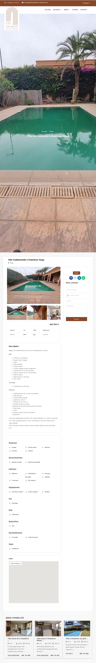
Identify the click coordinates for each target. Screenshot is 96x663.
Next (63, 285)
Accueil (48, 9)
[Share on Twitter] (75, 278)
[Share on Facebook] (71, 278)
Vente (66, 9)
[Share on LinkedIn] (79, 278)
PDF (77, 273)
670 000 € (69, 653)
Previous (4, 285)
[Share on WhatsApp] (83, 278)
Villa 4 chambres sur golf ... (77, 639)
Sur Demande (13, 655)
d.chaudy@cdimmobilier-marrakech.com (35, 2)
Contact (83, 9)
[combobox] (68, 295)
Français (86, 3)
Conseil (75, 9)
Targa (11, 263)
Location (56, 9)
